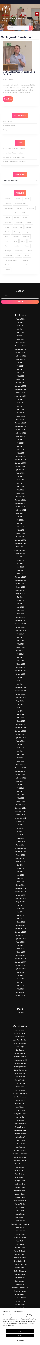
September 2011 (20, 818)
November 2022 (20, 463)
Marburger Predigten (14, 15)
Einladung (25, 213)
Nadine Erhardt (20, 1217)
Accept (20, 1331)
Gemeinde (19, 222)
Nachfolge (8, 250)
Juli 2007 (20, 975)
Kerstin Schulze (20, 1144)
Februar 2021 (20, 533)
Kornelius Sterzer (20, 1150)
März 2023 (20, 453)
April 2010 (20, 875)
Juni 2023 (20, 443)
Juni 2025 (20, 366)
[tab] (37, 14)
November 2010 (20, 851)
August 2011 (20, 821)
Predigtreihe (8, 255)
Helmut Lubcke (20, 1107)
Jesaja (27, 232)
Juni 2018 (20, 600)
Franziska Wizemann (20, 1093)
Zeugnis (7, 269)
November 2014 (20, 691)
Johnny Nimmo (20, 1127)
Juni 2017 (20, 634)
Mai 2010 (20, 872)
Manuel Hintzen (20, 1174)
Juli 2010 (20, 865)
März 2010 (20, 878)
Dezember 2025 (20, 346)
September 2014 (20, 697)
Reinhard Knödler (20, 1237)
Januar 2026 (20, 342)
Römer (27, 255)
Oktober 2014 (20, 694)
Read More (8, 100)
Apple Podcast (7, 121)
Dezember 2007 (20, 959)
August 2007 (20, 972)
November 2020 (20, 543)
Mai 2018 (20, 604)
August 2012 (20, 781)
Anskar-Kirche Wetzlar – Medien (13, 153)
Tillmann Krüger (20, 1304)
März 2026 (20, 336)
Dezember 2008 (20, 929)
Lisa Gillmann (20, 1164)
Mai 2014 (20, 711)
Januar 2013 (20, 764)
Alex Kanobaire (20, 1030)
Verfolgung (25, 260)
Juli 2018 (20, 597)
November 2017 (20, 624)
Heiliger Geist (17, 227)
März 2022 (20, 490)
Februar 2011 (20, 841)
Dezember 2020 (20, 540)
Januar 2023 (20, 456)
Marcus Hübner (20, 1177)
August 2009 (20, 902)
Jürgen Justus (20, 1140)
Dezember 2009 (20, 888)
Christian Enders (20, 1057)
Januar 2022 (20, 496)
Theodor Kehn (20, 1294)
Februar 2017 (20, 647)
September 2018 (20, 590)
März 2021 (20, 530)
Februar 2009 (20, 922)
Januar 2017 (20, 651)
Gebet (25, 217)
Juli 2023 (20, 440)
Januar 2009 (20, 925)
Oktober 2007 (20, 965)
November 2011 (20, 811)
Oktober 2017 (20, 627)
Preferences (20, 1340)
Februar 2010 (20, 882)
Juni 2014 (20, 707)
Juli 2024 (20, 399)
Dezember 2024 (20, 386)
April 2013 (20, 754)
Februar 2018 (20, 614)
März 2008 (20, 949)
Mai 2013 (20, 751)
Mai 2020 (20, 563)
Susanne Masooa (20, 1291)
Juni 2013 (20, 748)
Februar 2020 (20, 573)
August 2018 (20, 594)
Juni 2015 (20, 681)
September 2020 (20, 550)
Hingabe (7, 232)
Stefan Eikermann (20, 1271)
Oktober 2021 (20, 507)
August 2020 (20, 553)
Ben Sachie (20, 1050)
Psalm (18, 255)
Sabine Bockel (20, 1244)
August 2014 (20, 701)
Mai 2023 (20, 446)
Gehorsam (8, 222)
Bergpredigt (30, 208)
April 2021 (20, 527)
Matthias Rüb (20, 1187)
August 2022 (20, 473)
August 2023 (20, 436)
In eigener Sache (20, 1113)
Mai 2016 (20, 657)
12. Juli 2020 (9, 79)
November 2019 (20, 580)
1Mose (18, 198)
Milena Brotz (20, 1211)
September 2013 (20, 738)
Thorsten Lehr (20, 1301)
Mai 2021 (20, 523)
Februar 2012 (20, 801)
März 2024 (20, 413)
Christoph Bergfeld (20, 1063)
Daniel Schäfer (20, 1083)
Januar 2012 (20, 805)
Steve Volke (20, 1284)
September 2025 (20, 356)
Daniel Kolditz (20, 1077)
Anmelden (20, 1013)
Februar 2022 (20, 493)
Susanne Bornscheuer (20, 1288)
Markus (7, 246)
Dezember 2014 (20, 687)
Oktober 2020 (20, 547)
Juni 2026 (20, 326)
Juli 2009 (20, 905)
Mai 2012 (20, 791)
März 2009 (20, 918)
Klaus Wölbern (20, 1147)
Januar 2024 (20, 419)
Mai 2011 (20, 831)
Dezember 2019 (20, 577)
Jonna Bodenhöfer (20, 1130)
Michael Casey (20, 1197)
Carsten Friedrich (20, 1053)
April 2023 (20, 450)
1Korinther (8, 198)
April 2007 (20, 985)
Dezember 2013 (20, 728)
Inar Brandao (20, 1117)
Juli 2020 (20, 557)
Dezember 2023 (20, 423)
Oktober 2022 (20, 466)
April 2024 (20, 409)
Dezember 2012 (20, 768)
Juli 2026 (20, 322)
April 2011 (20, 835)
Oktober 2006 (20, 995)
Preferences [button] (11, 1325)
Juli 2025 (20, 362)
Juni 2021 (20, 520)
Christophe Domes (20, 1070)
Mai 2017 (20, 637)
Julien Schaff (20, 1137)
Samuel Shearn (20, 1254)
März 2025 (20, 376)
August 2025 (20, 359)
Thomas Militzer (20, 1298)
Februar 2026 (20, 339)
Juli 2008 (20, 945)
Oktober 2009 (20, 895)
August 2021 (20, 513)
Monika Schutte (20, 1214)
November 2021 (20, 503)
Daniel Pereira (20, 1080)
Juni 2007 (20, 979)
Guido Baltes (20, 1100)
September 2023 (20, 433)
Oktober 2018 (20, 587)
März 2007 (20, 989)
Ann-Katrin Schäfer (20, 1040)
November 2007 (20, 962)
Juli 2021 (20, 517)
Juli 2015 (20, 677)
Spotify (5, 130)
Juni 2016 (20, 654)
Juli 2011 (20, 825)
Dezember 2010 (20, 848)
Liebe (23, 241)
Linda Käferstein (20, 1157)
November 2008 (20, 932)
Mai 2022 (20, 483)
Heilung (28, 227)
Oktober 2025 (20, 352)
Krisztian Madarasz (20, 1154)
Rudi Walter (20, 1241)
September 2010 (20, 858)
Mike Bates (20, 1207)
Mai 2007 (20, 982)
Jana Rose (20, 1120)
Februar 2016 (20, 664)
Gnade (7, 227)
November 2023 (20, 426)
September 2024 (20, 396)
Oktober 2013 (20, 734)
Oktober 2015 (20, 674)
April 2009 (20, 915)
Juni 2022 (20, 480)
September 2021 (20, 510)
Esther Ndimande (20, 1090)
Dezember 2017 (20, 620)
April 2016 (20, 661)
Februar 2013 (20, 761)
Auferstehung (9, 208)
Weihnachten (31, 265)
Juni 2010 (20, 868)
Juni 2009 (20, 908)
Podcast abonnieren (9, 125)
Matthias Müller (20, 1184)
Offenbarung (19, 250)
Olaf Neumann (20, 1221)
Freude (16, 217)
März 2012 (20, 798)
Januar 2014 (20, 724)
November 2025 (20, 349)
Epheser (7, 217)
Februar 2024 (20, 416)
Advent (26, 198)
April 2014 (20, 714)
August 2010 (20, 862)
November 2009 (20, 892)
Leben (15, 241)
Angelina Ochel (20, 1036)
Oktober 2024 (20, 393)
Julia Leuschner (20, 1134)
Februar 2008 (20, 952)
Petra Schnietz (20, 1231)
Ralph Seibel (20, 1234)
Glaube (29, 222)
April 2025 (20, 373)
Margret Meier (20, 1180)
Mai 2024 (20, 406)
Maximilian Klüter (20, 1191)
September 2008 (20, 939)
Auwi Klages (20, 1047)
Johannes (16, 236)
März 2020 (20, 570)
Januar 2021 (20, 537)
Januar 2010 (20, 885)
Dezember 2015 (20, 671)
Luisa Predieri (20, 1170)
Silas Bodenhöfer (20, 1261)
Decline (20, 1335)
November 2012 (20, 771)
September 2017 (20, 630)
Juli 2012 (20, 784)
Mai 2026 (20, 329)
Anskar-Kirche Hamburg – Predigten (14, 148)
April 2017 (20, 640)
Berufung (7, 213)
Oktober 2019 (20, 584)
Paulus (30, 250)
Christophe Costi (20, 1067)
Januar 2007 (20, 992)
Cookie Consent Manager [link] (9, 1311)
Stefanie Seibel (20, 1274)
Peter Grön (20, 1227)
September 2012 (20, 778)
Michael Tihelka (20, 1204)
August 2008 (20, 942)
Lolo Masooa (20, 1167)
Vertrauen (19, 265)
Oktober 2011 (20, 815)
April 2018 (20, 607)
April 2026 (20, 332)
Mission (26, 246)
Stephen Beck (20, 1278)
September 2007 (20, 969)
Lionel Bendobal (20, 1160)
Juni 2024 (20, 403)
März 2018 (20, 610)
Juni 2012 (20, 788)
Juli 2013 (20, 744)
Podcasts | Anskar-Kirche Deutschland (14, 161)
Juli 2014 (20, 704)
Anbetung (8, 203)
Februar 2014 (20, 721)
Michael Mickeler (20, 1201)
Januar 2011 (20, 845)
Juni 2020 (20, 560)
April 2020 (20, 567)
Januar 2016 (20, 667)
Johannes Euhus (20, 1124)
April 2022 (20, 486)
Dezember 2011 (20, 808)
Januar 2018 (20, 617)
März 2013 (20, 758)
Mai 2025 (20, 369)
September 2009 (20, 898)
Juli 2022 (20, 476)
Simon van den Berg (20, 1264)
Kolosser (26, 236)
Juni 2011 (20, 828)
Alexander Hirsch (20, 1033)
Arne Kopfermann (20, 1043)
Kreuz (6, 241)
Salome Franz (20, 1247)
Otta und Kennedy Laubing (20, 1224)
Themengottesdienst (11, 260)
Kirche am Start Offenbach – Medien (14, 157)
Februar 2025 (20, 379)
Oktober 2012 (20, 774)
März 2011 (20, 838)
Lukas (31, 241)
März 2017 (20, 644)
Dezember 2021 (20, 500)
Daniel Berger (20, 1073)
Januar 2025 (20, 383)
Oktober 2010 (20, 855)
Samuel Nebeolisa (20, 1251)
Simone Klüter (20, 1268)
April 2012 (20, 795)
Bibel (16, 213)
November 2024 (20, 389)
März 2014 (20, 718)
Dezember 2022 (20, 460)
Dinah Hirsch (20, 1087)
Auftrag (19, 208)
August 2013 (20, 741)
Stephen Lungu (20, 1281)
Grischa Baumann (20, 1097)
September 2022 (20, 470)
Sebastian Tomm (20, 1258)
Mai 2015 (20, 684)
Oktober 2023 (20, 429)
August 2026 (20, 319)
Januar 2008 (20, 955)
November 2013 (20, 731)
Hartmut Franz (20, 1103)
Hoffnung (17, 232)
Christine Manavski (20, 1060)
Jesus (6, 236)
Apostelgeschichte (20, 203)
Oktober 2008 (20, 935)
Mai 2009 (20, 912)
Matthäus (17, 246)
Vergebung (8, 265)
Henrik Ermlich (20, 1110)
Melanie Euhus (20, 1194)
